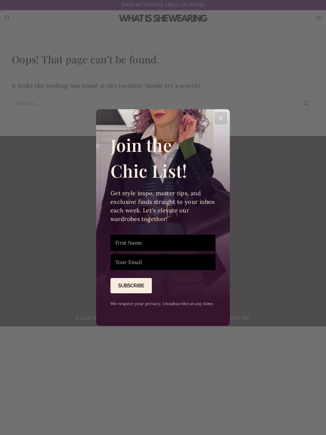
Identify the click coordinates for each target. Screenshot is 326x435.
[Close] (221, 118)
